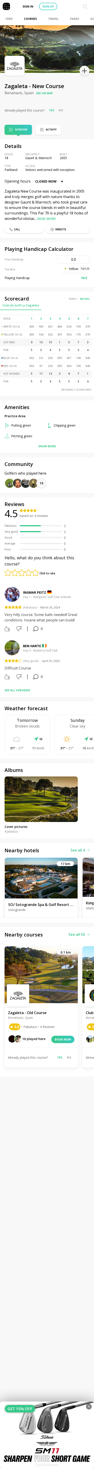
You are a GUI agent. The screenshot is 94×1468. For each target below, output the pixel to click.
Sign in (28, 6)
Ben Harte (32, 646)
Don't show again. (47, 1464)
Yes (51, 110)
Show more (47, 446)
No (61, 110)
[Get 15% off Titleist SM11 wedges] (47, 1435)
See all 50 (76, 934)
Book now (63, 1039)
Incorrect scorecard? (76, 389)
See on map (44, 93)
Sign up (48, 6)
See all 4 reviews (17, 690)
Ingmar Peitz (34, 592)
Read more (46, 218)
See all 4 (77, 850)
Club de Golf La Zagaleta (20, 305)
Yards (72, 298)
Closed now (46, 181)
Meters (84, 298)
